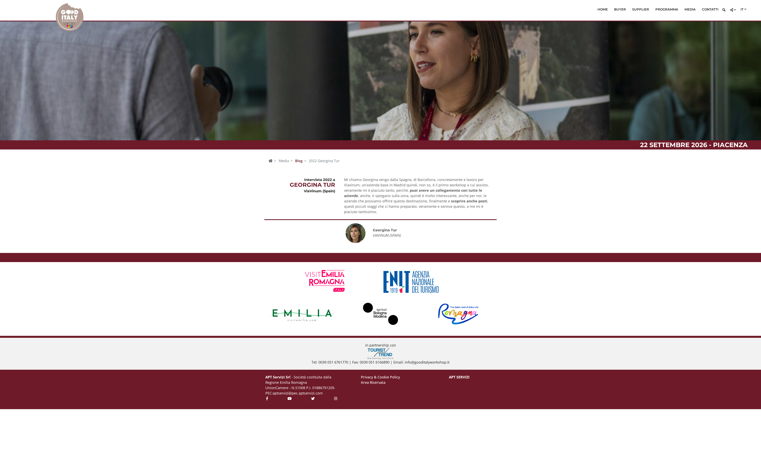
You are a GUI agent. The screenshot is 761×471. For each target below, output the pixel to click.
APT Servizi (459, 377)
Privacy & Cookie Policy (380, 377)
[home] (270, 160)
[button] (724, 10)
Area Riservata (373, 382)
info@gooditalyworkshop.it (427, 362)
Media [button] (690, 9)
